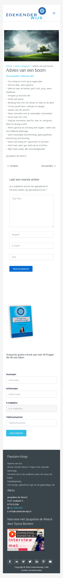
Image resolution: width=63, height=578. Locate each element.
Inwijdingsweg (14, 481)
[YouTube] (50, 561)
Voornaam (11, 374)
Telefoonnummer (14, 417)
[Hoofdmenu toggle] (54, 13)
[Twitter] (30, 561)
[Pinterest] (43, 561)
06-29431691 (16, 507)
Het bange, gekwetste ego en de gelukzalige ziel (31, 484)
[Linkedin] (36, 561)
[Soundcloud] (16, 561)
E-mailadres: (12, 402)
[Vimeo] (23, 561)
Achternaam (12, 388)
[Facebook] (9, 561)
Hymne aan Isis (14, 463)
